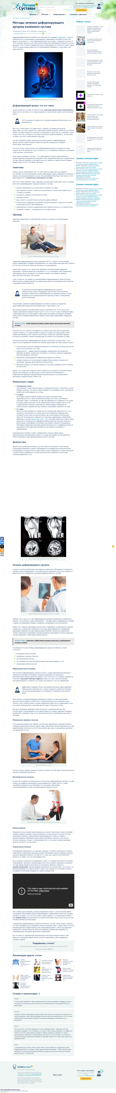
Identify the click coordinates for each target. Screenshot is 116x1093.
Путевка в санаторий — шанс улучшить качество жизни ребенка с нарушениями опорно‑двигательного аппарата (95, 30)
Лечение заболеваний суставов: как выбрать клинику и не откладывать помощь (94, 84)
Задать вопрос (81, 10)
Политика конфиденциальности (33, 1075)
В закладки (15, 3)
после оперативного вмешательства (20, 1090)
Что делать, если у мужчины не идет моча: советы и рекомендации (89, 163)
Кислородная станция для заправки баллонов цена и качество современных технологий (88, 175)
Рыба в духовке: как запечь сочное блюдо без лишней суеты (94, 128)
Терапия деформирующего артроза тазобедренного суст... (25, 963)
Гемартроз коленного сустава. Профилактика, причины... (68, 962)
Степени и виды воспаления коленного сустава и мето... (47, 977)
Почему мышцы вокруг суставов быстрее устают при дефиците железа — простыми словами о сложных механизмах (89, 170)
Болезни (33, 14)
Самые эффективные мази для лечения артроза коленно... (47, 970)
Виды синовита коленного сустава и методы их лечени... (68, 969)
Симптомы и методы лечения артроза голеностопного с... (47, 962)
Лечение (44, 14)
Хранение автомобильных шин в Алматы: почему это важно (94, 149)
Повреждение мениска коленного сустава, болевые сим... (68, 977)
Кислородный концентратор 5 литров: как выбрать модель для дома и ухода (95, 106)
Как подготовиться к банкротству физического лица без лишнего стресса (94, 51)
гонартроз (61, 37)
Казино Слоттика (37, 419)
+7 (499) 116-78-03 (88, 7)
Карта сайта (57, 1075)
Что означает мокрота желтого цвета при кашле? (88, 166)
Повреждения (59, 14)
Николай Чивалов (18, 33)
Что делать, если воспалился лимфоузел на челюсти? (87, 178)
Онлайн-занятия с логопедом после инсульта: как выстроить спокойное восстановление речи (95, 117)
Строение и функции (78, 14)
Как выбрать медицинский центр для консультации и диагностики (94, 40)
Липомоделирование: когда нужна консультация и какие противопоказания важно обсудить (94, 62)
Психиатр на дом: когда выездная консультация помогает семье (93, 73)
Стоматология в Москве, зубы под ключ (95, 95)
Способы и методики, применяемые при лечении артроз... (25, 985)
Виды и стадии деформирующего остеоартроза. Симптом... (25, 977)
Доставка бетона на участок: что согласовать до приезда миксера (95, 138)
